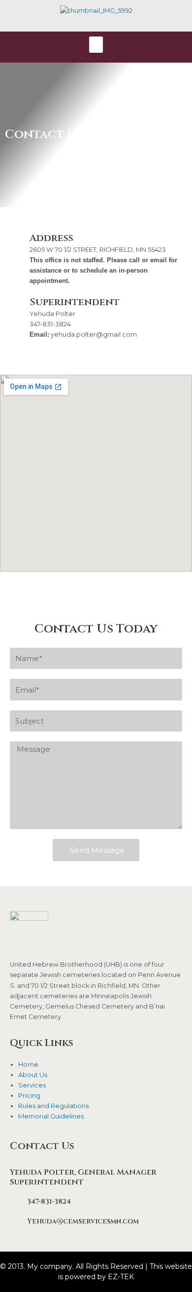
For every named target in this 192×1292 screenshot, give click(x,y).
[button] (96, 44)
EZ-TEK (121, 1276)
